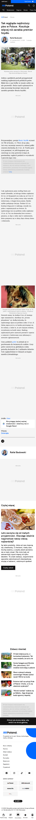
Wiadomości (10, 10)
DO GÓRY (17, 801)
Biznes (26, 10)
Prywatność (6, 767)
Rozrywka (6, 758)
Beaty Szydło (24, 140)
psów (14, 341)
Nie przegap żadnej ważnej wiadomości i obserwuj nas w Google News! (17, 423)
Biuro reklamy (7, 745)
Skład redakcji (7, 752)
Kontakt (5, 755)
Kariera (5, 749)
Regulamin (6, 764)
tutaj (10, 172)
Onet (8, 418)
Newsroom (6, 761)
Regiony (19, 10)
